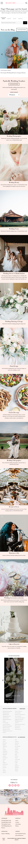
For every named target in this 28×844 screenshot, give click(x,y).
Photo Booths (18, 713)
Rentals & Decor (14, 507)
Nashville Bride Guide (6, 820)
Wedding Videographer (14, 460)
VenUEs (14, 18)
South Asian (17, 759)
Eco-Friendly (17, 746)
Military (16, 756)
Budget (4, 762)
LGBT (16, 762)
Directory (22, 708)
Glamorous (5, 752)
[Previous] (2, 54)
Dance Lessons (18, 729)
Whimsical (5, 746)
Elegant (4, 744)
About (16, 820)
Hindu (16, 757)
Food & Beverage (14, 412)
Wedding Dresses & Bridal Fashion (14, 273)
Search (3, 18)
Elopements (17, 727)
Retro (16, 739)
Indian (16, 751)
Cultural (16, 741)
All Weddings (21, 737)
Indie (16, 754)
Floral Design (14, 366)
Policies (17, 826)
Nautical (16, 752)
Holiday (16, 749)
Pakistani (17, 767)
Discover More (22, 29)
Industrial (17, 743)
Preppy (16, 770)
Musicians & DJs (14, 553)
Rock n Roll (5, 764)
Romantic (5, 743)
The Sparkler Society (6, 824)
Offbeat (4, 770)
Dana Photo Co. (10, 700)
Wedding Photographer (14, 136)
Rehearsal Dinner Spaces (20, 724)
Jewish (16, 761)
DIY (3, 761)
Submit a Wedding (5, 833)
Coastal (4, 765)
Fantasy (16, 744)
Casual (4, 759)
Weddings (20, 18)
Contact (17, 822)
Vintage (4, 749)
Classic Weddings (23, 70)
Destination (5, 757)
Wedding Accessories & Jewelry (14, 598)
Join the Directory (19, 835)
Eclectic (4, 772)
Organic (4, 756)
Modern (4, 739)
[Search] (25, 22)
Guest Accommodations (20, 717)
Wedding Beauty (14, 182)
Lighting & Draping (19, 719)
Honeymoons (17, 726)
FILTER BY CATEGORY (14, 92)
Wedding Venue (14, 229)
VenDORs (9, 18)
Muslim (16, 769)
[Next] (25, 54)
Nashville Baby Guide (6, 822)
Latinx (16, 764)
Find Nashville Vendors (20, 833)
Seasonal (4, 767)
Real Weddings (15, 70)
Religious (17, 765)
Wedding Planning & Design (14, 321)
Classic (4, 741)
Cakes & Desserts (14, 644)
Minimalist (5, 751)
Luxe (4, 769)
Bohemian (5, 754)
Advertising (18, 824)
